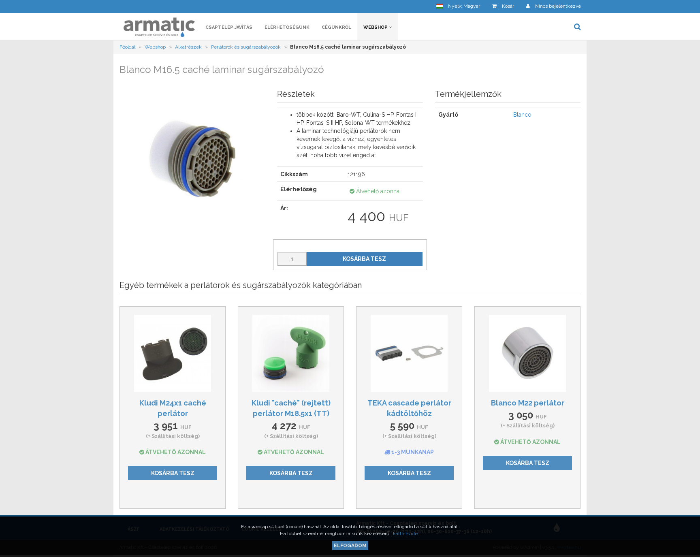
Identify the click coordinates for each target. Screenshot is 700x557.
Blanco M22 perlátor (527, 403)
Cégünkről (336, 27)
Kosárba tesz (364, 259)
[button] (458, 6)
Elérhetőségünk (287, 27)
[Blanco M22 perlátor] (527, 353)
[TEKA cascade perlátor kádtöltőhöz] (409, 353)
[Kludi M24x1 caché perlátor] (172, 353)
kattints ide (406, 533)
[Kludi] (290, 353)
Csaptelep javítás (228, 27)
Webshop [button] (376, 27)
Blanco (522, 114)
